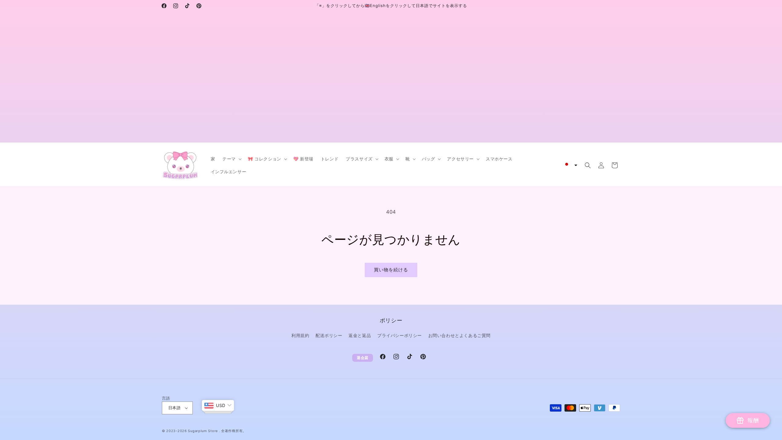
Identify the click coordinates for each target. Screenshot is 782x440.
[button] (231, 158)
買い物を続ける (391, 270)
